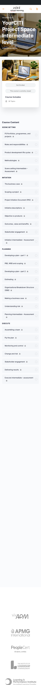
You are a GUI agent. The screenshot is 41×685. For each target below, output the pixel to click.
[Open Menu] (3, 8)
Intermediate (7, 18)
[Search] (31, 9)
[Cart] (37, 9)
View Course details (10, 48)
